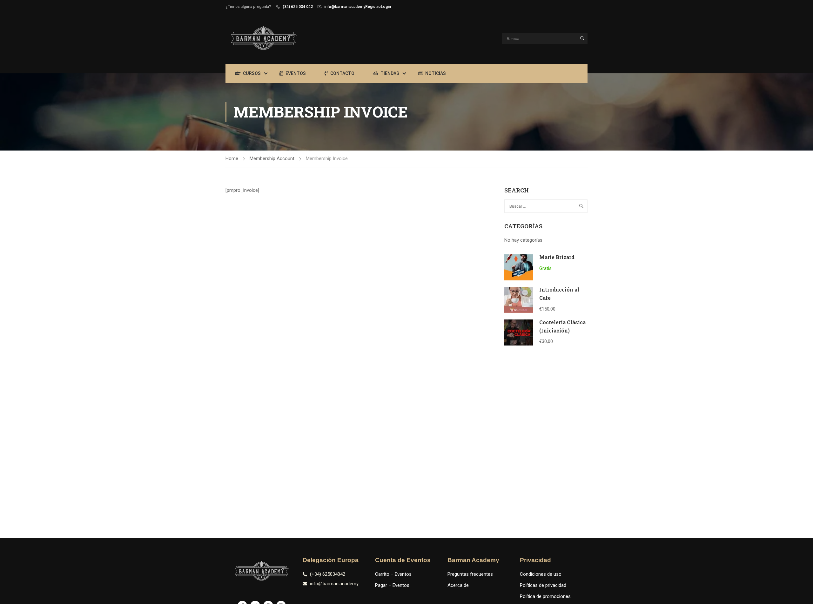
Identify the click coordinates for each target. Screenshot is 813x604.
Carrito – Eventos (393, 574)
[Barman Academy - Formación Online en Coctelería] (263, 38)
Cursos (252, 73)
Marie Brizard (556, 257)
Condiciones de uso (540, 574)
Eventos (296, 73)
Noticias (435, 73)
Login (386, 6)
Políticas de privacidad (543, 585)
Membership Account (272, 158)
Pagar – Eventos (392, 585)
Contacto (342, 73)
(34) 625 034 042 (298, 6)
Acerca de (458, 585)
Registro (373, 6)
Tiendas (389, 73)
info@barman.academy (344, 6)
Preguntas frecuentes (470, 574)
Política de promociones (545, 596)
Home (231, 158)
